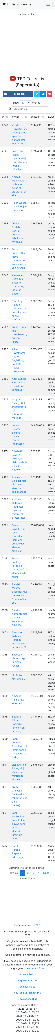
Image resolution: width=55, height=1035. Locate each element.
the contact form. (35, 968)
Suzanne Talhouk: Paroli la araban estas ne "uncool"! (19, 640)
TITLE (15, 117)
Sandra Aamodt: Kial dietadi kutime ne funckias (19, 617)
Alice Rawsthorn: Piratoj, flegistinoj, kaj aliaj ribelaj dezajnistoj (18, 360)
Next (46, 872)
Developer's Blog (27, 998)
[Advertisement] (27, 43)
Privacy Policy (27, 974)
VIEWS (35, 117)
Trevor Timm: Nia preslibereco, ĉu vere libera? (19, 334)
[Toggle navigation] (48, 4)
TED (37, 925)
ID (3, 117)
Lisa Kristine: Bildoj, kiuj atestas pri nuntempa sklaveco (19, 772)
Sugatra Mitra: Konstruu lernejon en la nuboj (18, 724)
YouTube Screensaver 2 (27, 992)
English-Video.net (19, 4)
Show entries (26, 102)
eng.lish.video (27, 986)
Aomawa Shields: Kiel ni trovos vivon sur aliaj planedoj (19, 484)
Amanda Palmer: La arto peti (18, 699)
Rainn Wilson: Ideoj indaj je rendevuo (19, 206)
